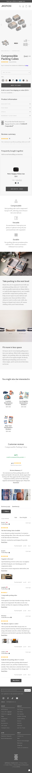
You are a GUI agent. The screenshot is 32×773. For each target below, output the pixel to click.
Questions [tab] (15, 506)
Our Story (20, 711)
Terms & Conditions (22, 747)
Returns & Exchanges (23, 740)
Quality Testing (21, 716)
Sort (16, 517)
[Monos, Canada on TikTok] (12, 699)
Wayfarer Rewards (6, 736)
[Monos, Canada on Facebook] (8, 698)
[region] (16, 494)
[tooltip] (21, 470)
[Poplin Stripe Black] (23, 80)
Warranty (19, 743)
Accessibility (16, 767)
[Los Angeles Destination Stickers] (24, 393)
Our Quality (20, 714)
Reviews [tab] (5, 506)
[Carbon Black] (15, 183)
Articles (19, 723)
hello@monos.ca (11, 702)
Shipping (19, 745)
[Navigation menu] (30, 6)
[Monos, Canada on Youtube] (17, 698)
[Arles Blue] (17, 80)
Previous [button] (1, 25)
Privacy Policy (23, 763)
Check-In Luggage (6, 714)
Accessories (4, 723)
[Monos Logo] (6, 6)
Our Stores (20, 709)
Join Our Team (21, 727)
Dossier (19, 721)
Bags (2, 716)
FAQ (18, 738)
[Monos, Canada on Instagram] (3, 698)
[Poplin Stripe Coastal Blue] (20, 80)
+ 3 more (15, 641)
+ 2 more (8, 577)
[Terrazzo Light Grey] (13, 80)
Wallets (3, 721)
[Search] (20, 7)
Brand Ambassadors (6, 738)
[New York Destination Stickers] (8, 418)
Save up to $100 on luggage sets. (16, 1)
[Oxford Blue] (18, 183)
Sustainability (21, 718)
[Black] (10, 80)
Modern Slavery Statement (21, 765)
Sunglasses (4, 718)
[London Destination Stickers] (8, 393)
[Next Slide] (29, 494)
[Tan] (6, 80)
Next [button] (30, 25)
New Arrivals (5, 50)
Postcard (19, 725)
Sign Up (27, 690)
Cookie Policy (8, 765)
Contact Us (20, 736)
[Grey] (3, 80)
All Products (4, 709)
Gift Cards (4, 725)
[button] (8, 62)
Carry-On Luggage (6, 711)
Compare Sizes (5, 727)
